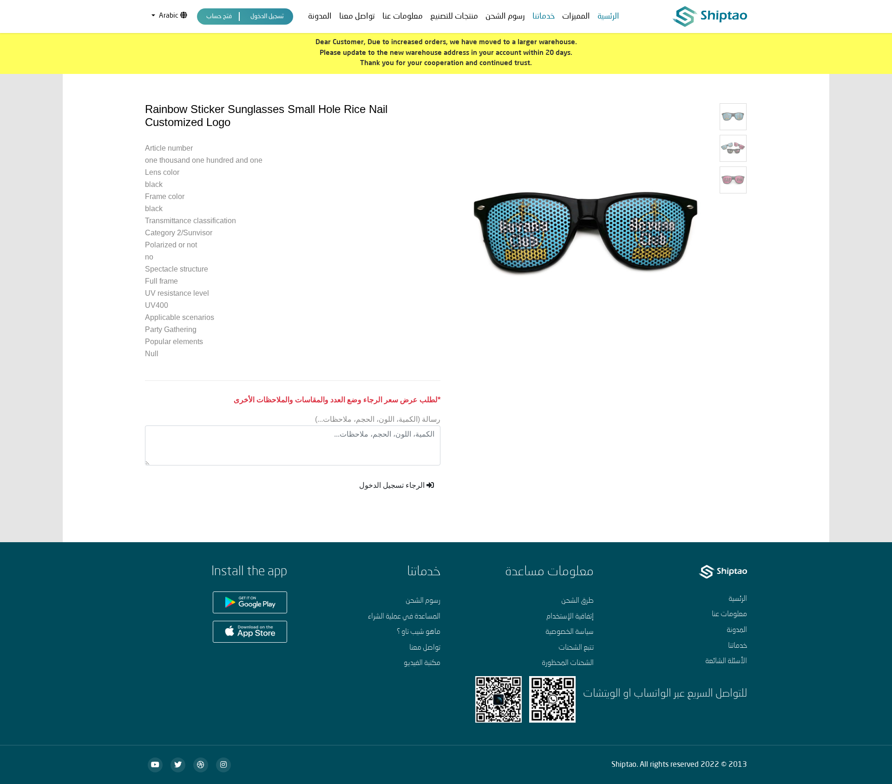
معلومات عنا (402, 16)
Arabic (168, 16)
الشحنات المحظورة (568, 663)
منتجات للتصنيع (454, 16)
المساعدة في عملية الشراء (404, 616)
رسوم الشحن (505, 16)
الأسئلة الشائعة (726, 661)
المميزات (576, 16)
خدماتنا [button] (543, 16)
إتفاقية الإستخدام (570, 616)
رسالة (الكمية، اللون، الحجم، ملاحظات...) (377, 419)
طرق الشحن (577, 601)
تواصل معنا (357, 16)
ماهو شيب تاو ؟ (418, 632)
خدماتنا (737, 646)
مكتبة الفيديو (422, 663)
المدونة (320, 16)
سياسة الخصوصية (569, 632)
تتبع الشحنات (576, 647)
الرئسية (608, 16)
